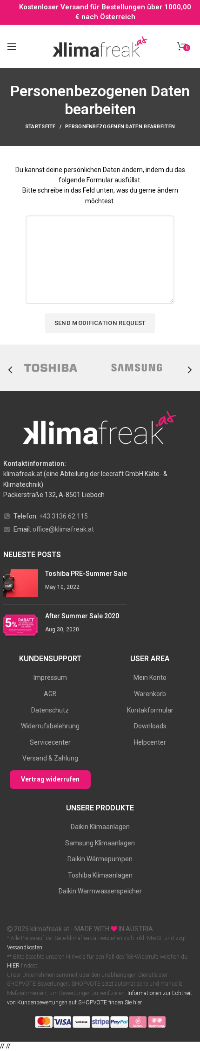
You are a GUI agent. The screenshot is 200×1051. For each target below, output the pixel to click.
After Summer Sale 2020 (82, 616)
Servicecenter (50, 742)
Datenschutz (50, 710)
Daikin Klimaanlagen (100, 826)
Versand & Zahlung (50, 758)
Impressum (50, 677)
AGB (50, 694)
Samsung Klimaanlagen (100, 843)
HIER (13, 965)
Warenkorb (150, 694)
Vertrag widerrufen (50, 779)
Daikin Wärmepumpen (100, 859)
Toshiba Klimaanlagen (100, 875)
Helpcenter (150, 742)
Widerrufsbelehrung (50, 726)
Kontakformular (150, 710)
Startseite (40, 127)
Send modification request (100, 322)
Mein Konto (150, 677)
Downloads (150, 726)
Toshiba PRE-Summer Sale (86, 573)
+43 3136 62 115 (63, 516)
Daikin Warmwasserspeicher (100, 891)
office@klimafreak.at (63, 529)
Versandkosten (24, 947)
